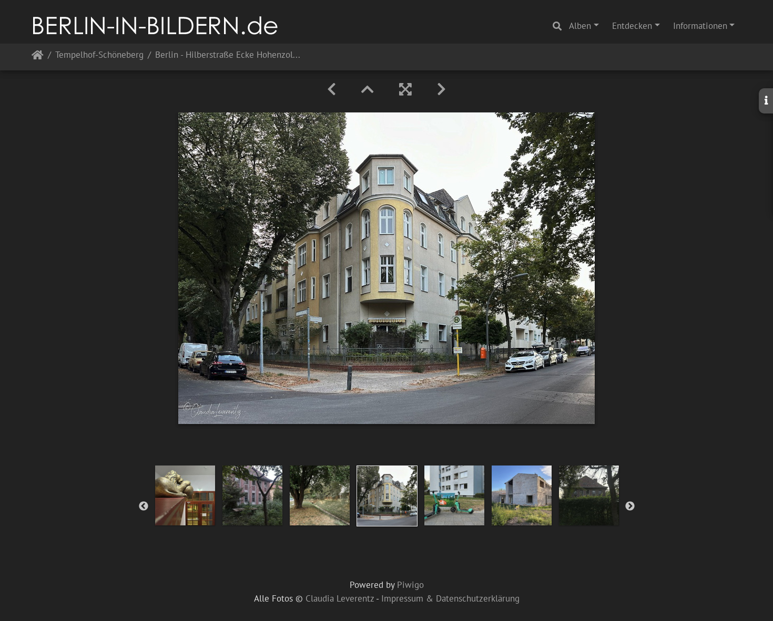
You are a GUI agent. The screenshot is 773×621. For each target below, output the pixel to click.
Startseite (38, 57)
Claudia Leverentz (340, 598)
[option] (185, 495)
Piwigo (410, 585)
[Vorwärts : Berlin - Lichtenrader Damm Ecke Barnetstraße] (441, 89)
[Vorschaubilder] (368, 89)
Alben (580, 26)
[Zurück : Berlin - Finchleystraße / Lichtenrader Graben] (331, 89)
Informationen (700, 26)
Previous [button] (143, 506)
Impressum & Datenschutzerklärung (450, 598)
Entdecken (632, 26)
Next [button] (630, 506)
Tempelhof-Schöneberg (99, 55)
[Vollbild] (405, 89)
